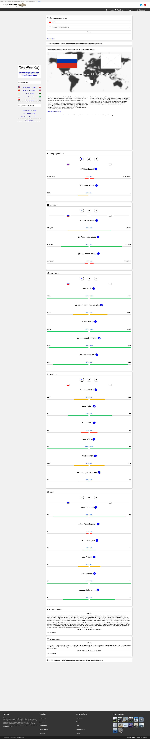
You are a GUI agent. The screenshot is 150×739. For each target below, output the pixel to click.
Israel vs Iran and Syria (29, 113)
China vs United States (29, 90)
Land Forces (43, 718)
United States (79, 718)
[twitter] (141, 6)
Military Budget (44, 729)
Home (138, 737)
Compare (89, 31)
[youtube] (144, 6)
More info (39, 1)
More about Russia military (54, 111)
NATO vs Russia (29, 120)
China (77, 725)
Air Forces (42, 722)
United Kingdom (80, 729)
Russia (78, 722)
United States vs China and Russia (29, 117)
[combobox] (89, 22)
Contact (145, 737)
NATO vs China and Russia (29, 110)
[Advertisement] (29, 38)
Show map (89, 82)
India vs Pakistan (29, 93)
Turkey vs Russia (29, 100)
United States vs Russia (29, 87)
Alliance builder (51, 39)
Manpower (42, 733)
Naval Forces (43, 725)
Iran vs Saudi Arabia (29, 97)
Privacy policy (131, 737)
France (78, 733)
